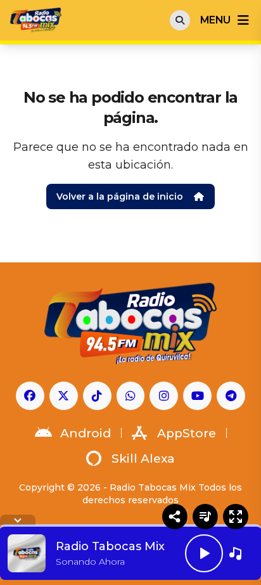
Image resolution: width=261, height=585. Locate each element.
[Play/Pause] (204, 553)
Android (85, 433)
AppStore (186, 433)
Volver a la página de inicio (119, 196)
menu (215, 20)
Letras (205, 516)
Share (175, 516)
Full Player (235, 516)
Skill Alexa (143, 458)
